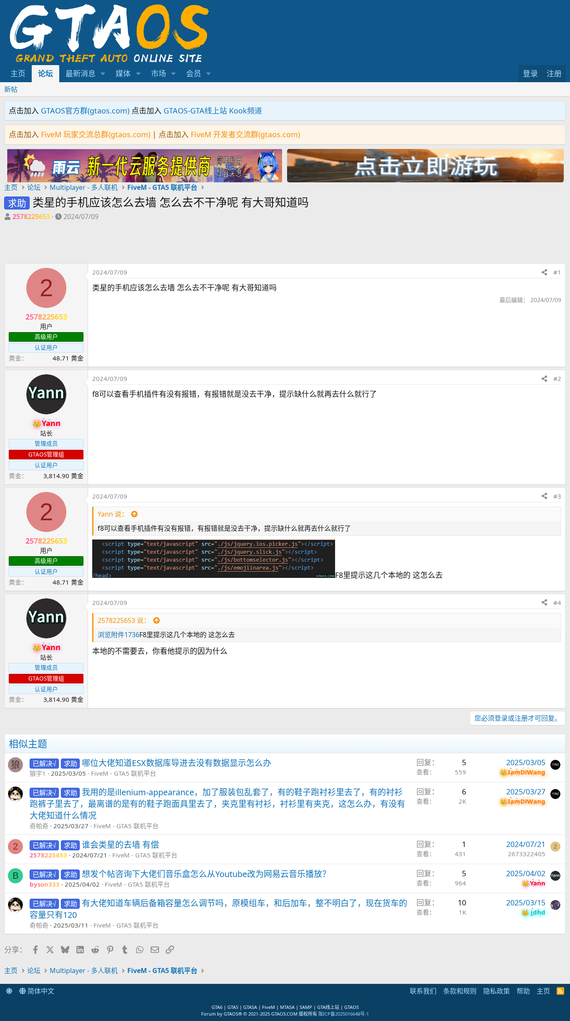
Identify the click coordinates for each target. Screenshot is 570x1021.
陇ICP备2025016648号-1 (343, 1014)
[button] (103, 73)
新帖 (11, 89)
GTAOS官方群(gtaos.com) (85, 111)
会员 (193, 73)
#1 (557, 272)
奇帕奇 (39, 826)
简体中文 (40, 991)
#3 (557, 496)
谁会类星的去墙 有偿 (120, 844)
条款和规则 (460, 991)
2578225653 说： (124, 620)
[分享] (544, 272)
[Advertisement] (144, 244)
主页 (17, 73)
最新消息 (81, 73)
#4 (557, 602)
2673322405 (526, 854)
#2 (557, 378)
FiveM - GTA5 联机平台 (123, 773)
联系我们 (423, 991)
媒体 (123, 73)
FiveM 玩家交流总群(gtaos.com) (95, 134)
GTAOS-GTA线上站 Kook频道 (213, 111)
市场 (158, 73)
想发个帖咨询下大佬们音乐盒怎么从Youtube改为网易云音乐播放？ (206, 874)
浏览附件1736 (118, 634)
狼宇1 (38, 773)
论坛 (45, 73)
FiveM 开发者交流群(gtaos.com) (245, 134)
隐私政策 (496, 991)
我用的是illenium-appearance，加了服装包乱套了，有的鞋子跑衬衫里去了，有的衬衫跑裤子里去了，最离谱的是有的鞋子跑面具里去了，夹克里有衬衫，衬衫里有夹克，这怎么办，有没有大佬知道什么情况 (217, 804)
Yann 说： (113, 514)
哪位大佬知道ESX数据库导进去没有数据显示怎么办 (176, 763)
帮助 (523, 991)
